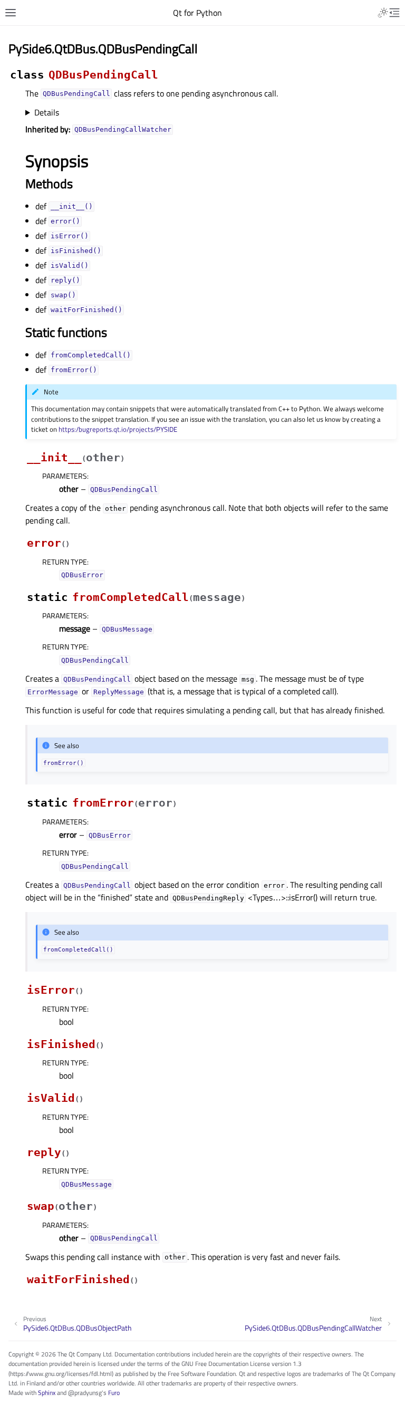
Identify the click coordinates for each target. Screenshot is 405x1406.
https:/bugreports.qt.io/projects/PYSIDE (118, 429)
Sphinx (46, 1393)
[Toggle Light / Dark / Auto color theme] (383, 12)
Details (46, 112)
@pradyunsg (85, 1393)
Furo (114, 1393)
